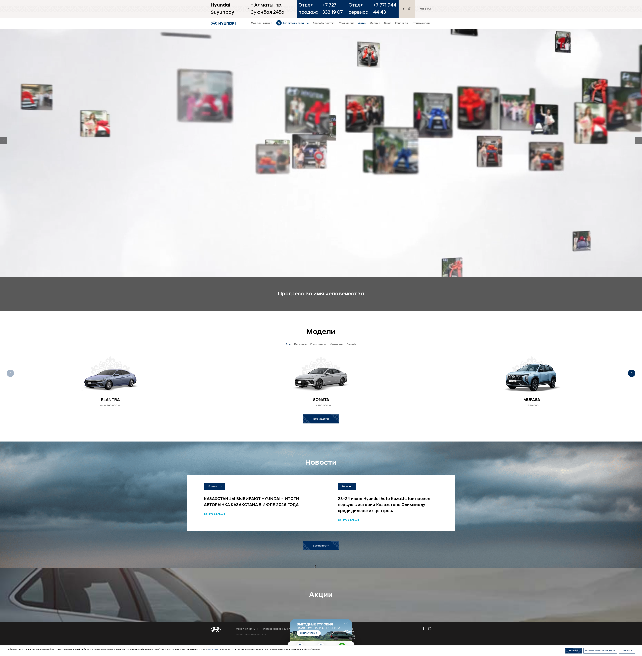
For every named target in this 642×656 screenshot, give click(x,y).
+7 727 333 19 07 (332, 9)
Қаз (422, 9)
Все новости (321, 545)
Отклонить (627, 651)
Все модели (321, 419)
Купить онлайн (421, 23)
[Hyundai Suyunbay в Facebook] (403, 9)
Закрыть (346, 623)
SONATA (321, 400)
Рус (429, 9)
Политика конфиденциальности (279, 629)
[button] (3, 140)
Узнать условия (308, 633)
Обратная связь (245, 629)
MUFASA (531, 400)
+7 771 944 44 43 (384, 9)
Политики (213, 649)
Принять (573, 651)
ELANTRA (110, 400)
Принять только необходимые (600, 651)
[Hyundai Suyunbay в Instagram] (409, 9)
